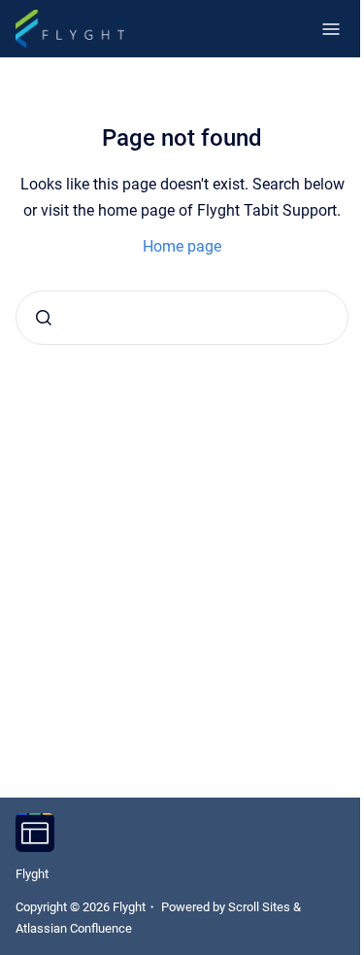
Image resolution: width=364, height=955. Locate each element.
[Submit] (43, 317)
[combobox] (182, 317)
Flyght (32, 874)
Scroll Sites (259, 907)
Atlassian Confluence (74, 928)
